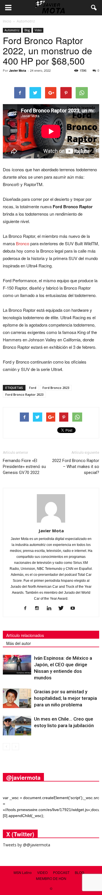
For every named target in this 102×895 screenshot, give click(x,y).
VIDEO (42, 872)
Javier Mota (17, 70)
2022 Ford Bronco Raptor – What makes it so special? (75, 466)
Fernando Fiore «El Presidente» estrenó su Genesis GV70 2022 (24, 466)
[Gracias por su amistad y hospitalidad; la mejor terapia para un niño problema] (17, 698)
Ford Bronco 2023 (55, 387)
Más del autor (18, 643)
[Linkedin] (51, 608)
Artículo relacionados (25, 635)
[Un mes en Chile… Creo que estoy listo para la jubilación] (17, 725)
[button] (94, 7)
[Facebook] (27, 608)
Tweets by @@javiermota (26, 844)
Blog (27, 30)
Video (38, 30)
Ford (32, 387)
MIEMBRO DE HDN (51, 878)
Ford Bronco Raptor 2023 (24, 394)
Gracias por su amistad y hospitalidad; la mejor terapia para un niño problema (65, 698)
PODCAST (61, 872)
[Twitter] (63, 608)
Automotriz (12, 30)
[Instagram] (39, 608)
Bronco (22, 243)
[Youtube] (75, 608)
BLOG (79, 872)
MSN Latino (23, 872)
